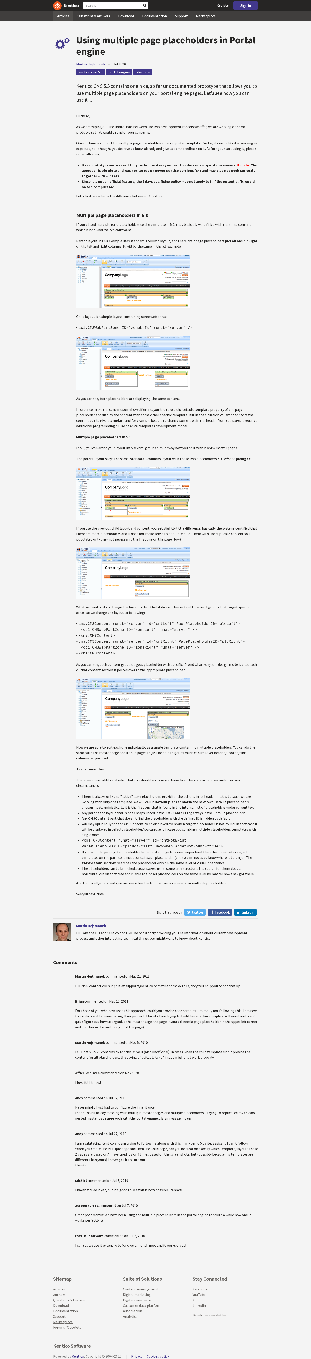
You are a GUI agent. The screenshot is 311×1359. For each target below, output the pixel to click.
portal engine (119, 72)
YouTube (199, 1294)
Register (223, 5)
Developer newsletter (210, 1315)
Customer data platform (142, 1305)
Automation (132, 1311)
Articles (63, 16)
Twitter (197, 912)
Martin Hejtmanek (90, 64)
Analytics (130, 1316)
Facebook (222, 912)
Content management (140, 1289)
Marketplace (206, 16)
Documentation (154, 16)
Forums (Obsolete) (68, 1327)
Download (126, 16)
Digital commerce (137, 1300)
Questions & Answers (93, 16)
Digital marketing (137, 1294)
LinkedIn (247, 912)
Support (181, 16)
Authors (59, 1294)
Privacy (136, 1356)
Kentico (78, 1356)
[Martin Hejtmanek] (62, 932)
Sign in (245, 5)
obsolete (143, 72)
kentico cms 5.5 (90, 72)
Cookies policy (158, 1356)
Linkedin (199, 1305)
